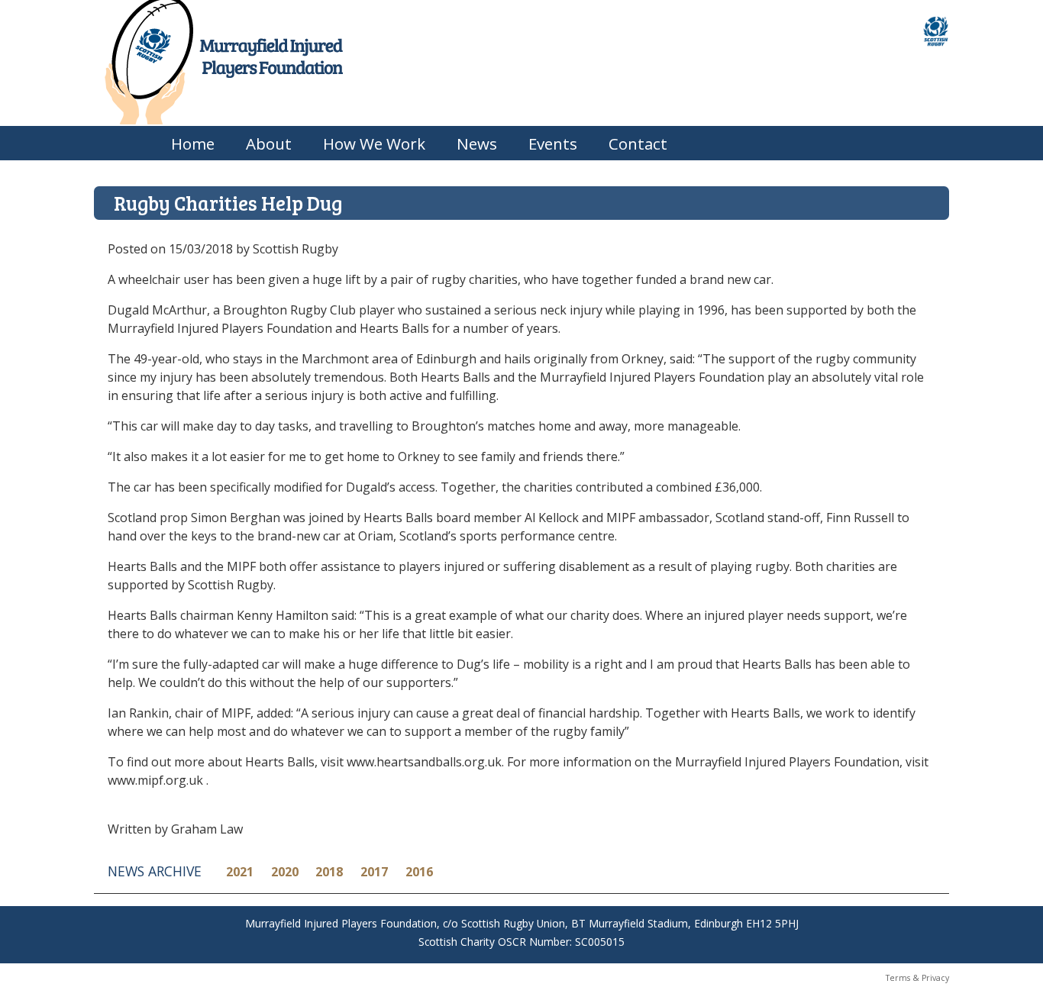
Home (193, 143)
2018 (329, 871)
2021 (239, 871)
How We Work (374, 143)
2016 (419, 871)
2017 (374, 871)
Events (552, 143)
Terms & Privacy (917, 977)
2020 (285, 871)
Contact (638, 143)
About (269, 143)
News (477, 143)
